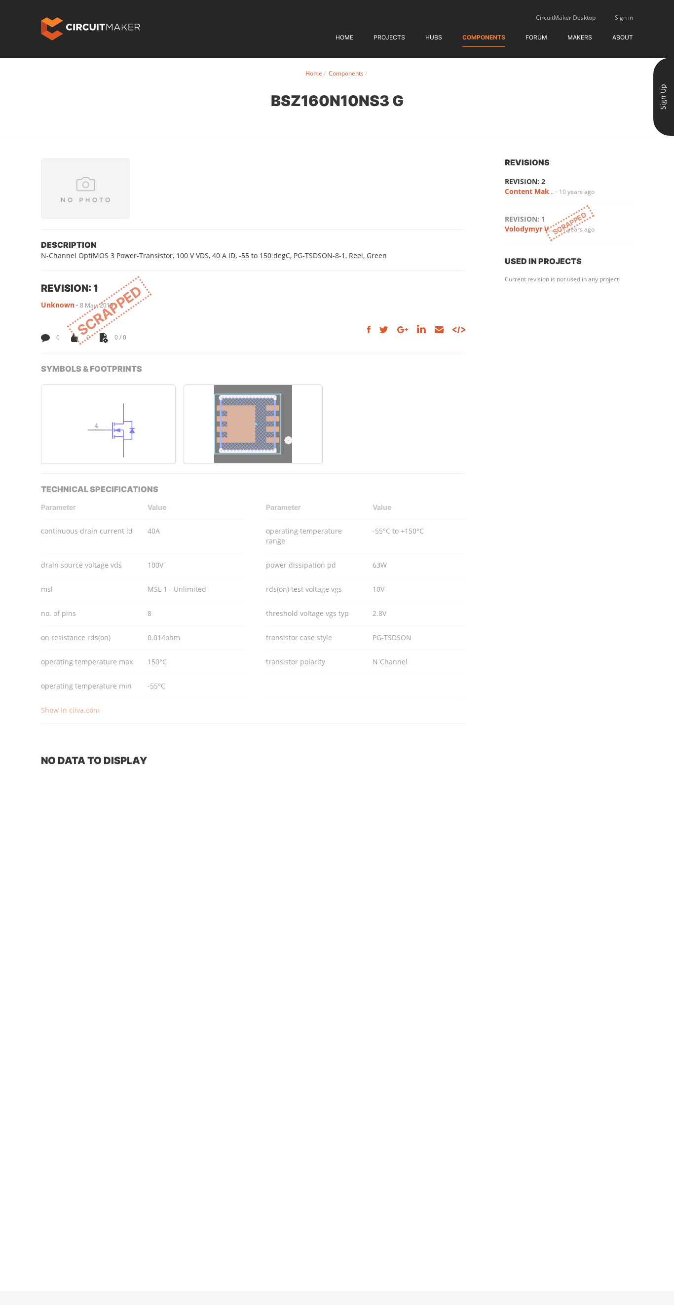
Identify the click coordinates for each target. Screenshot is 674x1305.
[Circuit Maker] (90, 28)
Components (483, 37)
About (622, 37)
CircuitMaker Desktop (566, 17)
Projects (389, 37)
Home (344, 37)
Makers (579, 37)
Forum (536, 37)
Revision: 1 (525, 219)
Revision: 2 (525, 181)
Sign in (624, 17)
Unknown (58, 304)
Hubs (433, 37)
